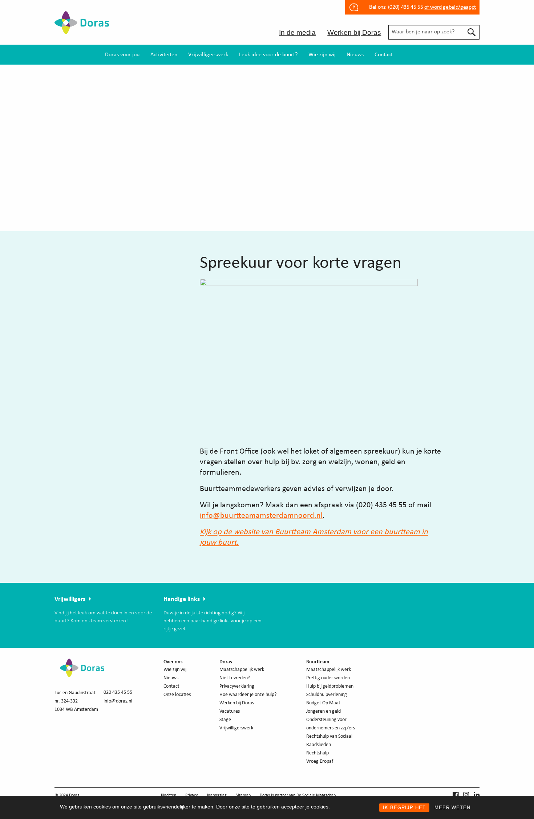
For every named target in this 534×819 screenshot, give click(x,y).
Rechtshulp (317, 753)
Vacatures (229, 711)
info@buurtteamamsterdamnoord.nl (261, 516)
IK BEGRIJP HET (404, 807)
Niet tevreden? (234, 678)
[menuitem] (122, 55)
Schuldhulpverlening (326, 694)
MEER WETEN (452, 807)
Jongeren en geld (323, 711)
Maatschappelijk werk (241, 669)
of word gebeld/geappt (450, 7)
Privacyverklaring (236, 686)
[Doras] (81, 29)
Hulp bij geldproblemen (329, 686)
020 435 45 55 (118, 692)
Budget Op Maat (323, 703)
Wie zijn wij (322, 55)
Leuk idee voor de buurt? (268, 55)
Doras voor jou (122, 55)
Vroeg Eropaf (319, 761)
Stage (225, 719)
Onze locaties (177, 694)
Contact (384, 55)
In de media (297, 32)
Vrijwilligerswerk (208, 55)
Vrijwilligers (69, 599)
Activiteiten (163, 55)
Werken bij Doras (354, 32)
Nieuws (355, 55)
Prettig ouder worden (328, 678)
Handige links (181, 599)
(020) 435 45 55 (405, 7)
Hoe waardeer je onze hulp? (247, 694)
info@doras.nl (118, 701)
